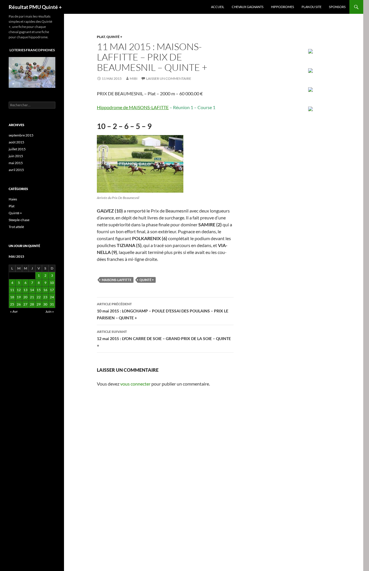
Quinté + (114, 37)
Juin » (49, 311)
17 (52, 290)
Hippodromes (282, 7)
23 (45, 297)
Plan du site (311, 7)
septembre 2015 (21, 135)
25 (12, 304)
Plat (101, 37)
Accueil (217, 7)
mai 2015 (16, 163)
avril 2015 (16, 170)
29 (39, 304)
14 (32, 290)
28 (32, 304)
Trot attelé (16, 227)
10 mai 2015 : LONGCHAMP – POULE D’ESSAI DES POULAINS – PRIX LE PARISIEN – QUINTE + (162, 311)
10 (52, 282)
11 (12, 290)
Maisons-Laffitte (116, 280)
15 (39, 290)
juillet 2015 (17, 149)
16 (45, 290)
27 (25, 304)
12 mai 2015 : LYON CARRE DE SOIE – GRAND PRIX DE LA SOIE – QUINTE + (164, 338)
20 (25, 297)
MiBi (134, 78)
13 (25, 290)
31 (52, 304)
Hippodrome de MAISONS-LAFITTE (133, 107)
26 (19, 304)
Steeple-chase (19, 220)
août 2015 (16, 142)
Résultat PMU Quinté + (35, 7)
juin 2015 (16, 156)
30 (45, 304)
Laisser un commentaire (168, 78)
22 (39, 297)
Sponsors (337, 7)
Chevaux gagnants (247, 7)
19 (19, 297)
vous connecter (135, 383)
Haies (13, 199)
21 (32, 297)
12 (19, 290)
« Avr (14, 311)
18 (12, 297)
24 (52, 297)
